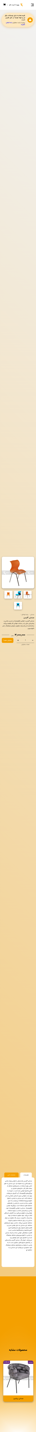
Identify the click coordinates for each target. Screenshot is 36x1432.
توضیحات (26, 1175)
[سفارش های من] (4, 5)
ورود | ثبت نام (14, 5)
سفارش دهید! (7, 640)
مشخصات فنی (11, 1175)
